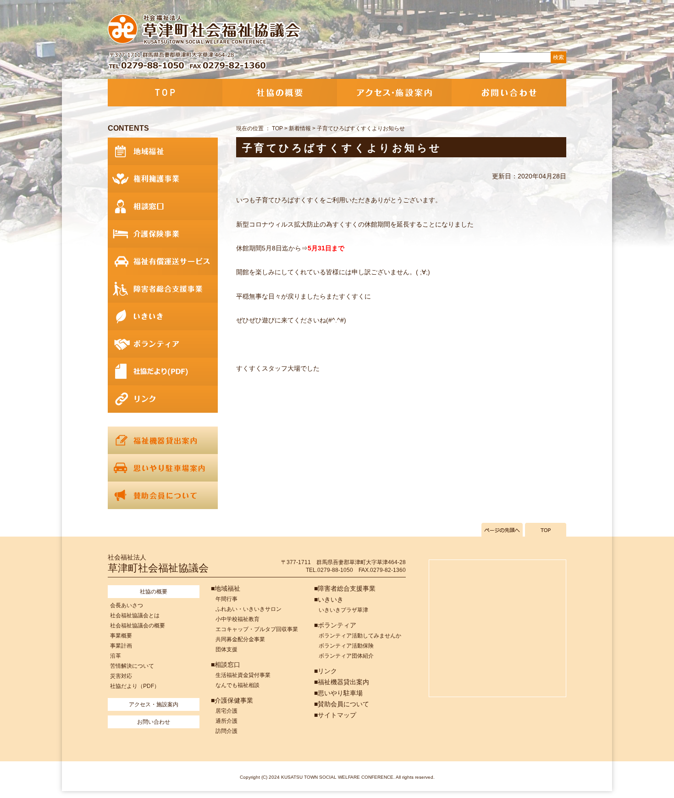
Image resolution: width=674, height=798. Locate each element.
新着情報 (300, 128)
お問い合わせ (509, 92)
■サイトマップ (335, 715)
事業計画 (121, 646)
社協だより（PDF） (135, 686)
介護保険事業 (163, 234)
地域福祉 (163, 151)
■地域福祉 (225, 588)
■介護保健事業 (232, 700)
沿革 (115, 656)
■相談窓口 (225, 664)
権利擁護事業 (163, 179)
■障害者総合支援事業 (345, 588)
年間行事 (226, 599)
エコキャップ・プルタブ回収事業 (256, 629)
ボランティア (163, 344)
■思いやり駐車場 (338, 693)
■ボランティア (335, 625)
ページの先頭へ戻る (502, 530)
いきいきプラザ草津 (343, 610)
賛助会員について (163, 495)
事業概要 (121, 635)
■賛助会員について (341, 704)
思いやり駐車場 (163, 468)
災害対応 (121, 676)
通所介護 (226, 721)
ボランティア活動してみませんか (360, 635)
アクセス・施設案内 (394, 92)
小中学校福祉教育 (237, 619)
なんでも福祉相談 (237, 685)
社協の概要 (279, 92)
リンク (163, 399)
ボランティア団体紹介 (346, 656)
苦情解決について (132, 666)
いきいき (163, 316)
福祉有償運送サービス (163, 261)
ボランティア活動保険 (346, 646)
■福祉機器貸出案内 (341, 682)
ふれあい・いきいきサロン (248, 609)
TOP (165, 92)
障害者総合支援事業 (163, 289)
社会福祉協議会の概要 (137, 625)
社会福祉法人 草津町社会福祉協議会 (205, 30)
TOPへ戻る (545, 530)
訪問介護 (226, 731)
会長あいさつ (126, 605)
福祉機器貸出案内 (163, 440)
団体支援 (226, 649)
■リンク (325, 671)
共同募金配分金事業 (240, 639)
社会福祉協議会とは (135, 615)
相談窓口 (163, 206)
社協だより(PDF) (163, 371)
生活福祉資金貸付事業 (243, 675)
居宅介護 (226, 711)
